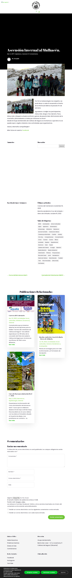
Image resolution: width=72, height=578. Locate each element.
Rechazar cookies (49, 572)
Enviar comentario (56, 517)
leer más (12, 344)
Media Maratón (42, 250)
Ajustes (63, 572)
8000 (39, 224)
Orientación (41, 253)
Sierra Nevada (52, 258)
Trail (39, 260)
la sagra (52, 247)
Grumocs (40, 245)
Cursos (51, 239)
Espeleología (13, 401)
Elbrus (56, 239)
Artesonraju (41, 229)
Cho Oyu (40, 237)
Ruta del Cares (42, 255)
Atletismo (49, 229)
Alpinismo (18, 54)
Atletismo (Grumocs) (23, 320)
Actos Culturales (55, 224)
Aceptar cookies (32, 572)
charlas (60, 234)
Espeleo (47, 242)
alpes (39, 226)
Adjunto (10, 498)
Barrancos (56, 229)
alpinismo (45, 226)
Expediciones (54, 242)
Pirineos (48, 253)
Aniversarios (53, 226)
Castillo (54, 234)
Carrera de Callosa (54, 232)
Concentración (59, 237)
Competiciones (49, 237)
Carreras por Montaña (44, 234)
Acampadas (46, 224)
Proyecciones (56, 253)
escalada (40, 242)
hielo (46, 245)
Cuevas (45, 239)
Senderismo (56, 255)
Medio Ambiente (52, 250)
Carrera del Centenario (45, 206)
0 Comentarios (33, 54)
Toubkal (60, 258)
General (24, 54)
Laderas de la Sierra (43, 247)
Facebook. (25, 130)
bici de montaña (42, 232)
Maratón (58, 247)
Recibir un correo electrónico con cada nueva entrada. (27, 513)
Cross (39, 239)
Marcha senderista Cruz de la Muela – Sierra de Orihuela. (51, 338)
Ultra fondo (55, 260)
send (49, 255)
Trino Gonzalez (46, 260)
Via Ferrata (41, 263)
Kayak (51, 245)
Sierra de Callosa (42, 258)
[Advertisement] (36, 32)
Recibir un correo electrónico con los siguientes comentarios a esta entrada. (34, 509)
